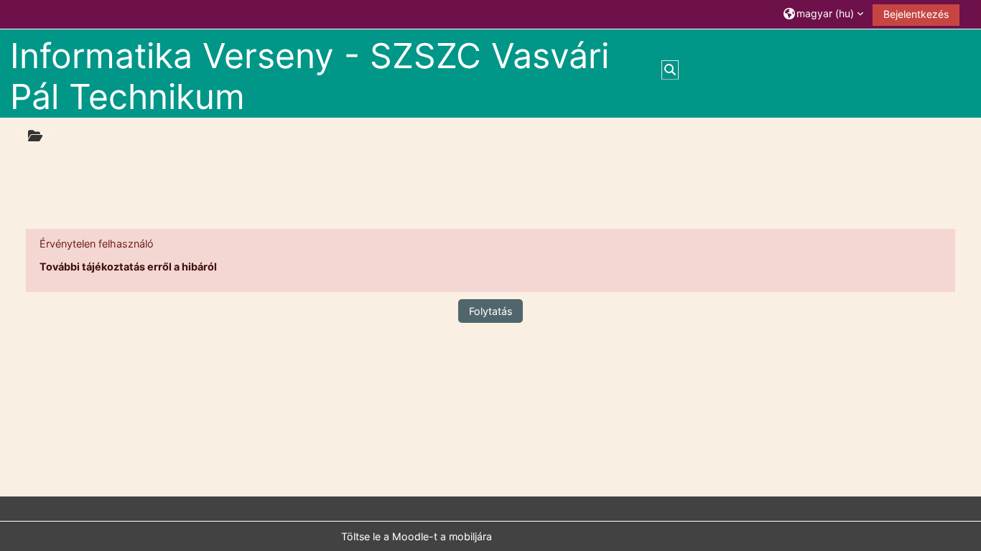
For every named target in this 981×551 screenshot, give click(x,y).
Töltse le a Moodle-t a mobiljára (416, 536)
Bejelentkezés (916, 14)
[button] (823, 14)
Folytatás (490, 311)
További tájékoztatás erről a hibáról (128, 266)
